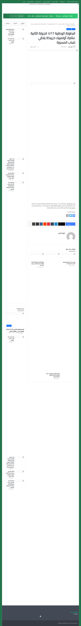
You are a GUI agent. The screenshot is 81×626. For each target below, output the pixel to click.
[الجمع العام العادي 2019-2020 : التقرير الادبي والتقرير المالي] (19, 31)
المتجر (33, 16)
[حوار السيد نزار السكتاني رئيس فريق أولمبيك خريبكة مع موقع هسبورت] (19, 241)
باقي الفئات (58, 16)
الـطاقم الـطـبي (30, 2)
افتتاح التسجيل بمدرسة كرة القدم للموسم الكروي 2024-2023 (10, 175)
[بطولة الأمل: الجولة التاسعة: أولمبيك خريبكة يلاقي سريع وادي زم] (37, 257)
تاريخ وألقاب (62, 2)
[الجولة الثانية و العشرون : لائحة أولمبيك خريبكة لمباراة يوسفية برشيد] (53, 312)
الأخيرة (15, 23)
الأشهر (22, 23)
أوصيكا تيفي (38, 16)
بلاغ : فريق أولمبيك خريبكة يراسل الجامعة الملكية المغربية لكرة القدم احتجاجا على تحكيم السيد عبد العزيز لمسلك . (10, 164)
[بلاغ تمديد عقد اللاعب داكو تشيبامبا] (19, 97)
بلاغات (29, 16)
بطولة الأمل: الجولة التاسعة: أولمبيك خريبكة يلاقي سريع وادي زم (37, 263)
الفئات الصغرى (61, 24)
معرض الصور (45, 16)
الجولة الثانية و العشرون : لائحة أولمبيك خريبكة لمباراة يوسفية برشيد (53, 375)
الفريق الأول (65, 16)
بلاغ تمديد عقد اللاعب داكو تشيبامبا (11, 40)
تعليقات (7, 23)
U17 (56, 24)
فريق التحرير (70, 47)
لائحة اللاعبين (38, 2)
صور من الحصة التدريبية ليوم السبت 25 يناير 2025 (69, 263)
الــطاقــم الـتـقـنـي (46, 2)
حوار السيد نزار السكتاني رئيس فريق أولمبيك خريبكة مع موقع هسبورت (10, 185)
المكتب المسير (55, 2)
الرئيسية (71, 16)
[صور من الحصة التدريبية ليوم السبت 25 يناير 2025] (68, 257)
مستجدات (51, 16)
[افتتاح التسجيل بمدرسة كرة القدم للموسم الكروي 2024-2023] (19, 175)
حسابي (24, 2)
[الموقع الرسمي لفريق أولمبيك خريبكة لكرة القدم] (40, 8)
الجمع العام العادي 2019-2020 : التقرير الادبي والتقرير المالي (10, 31)
